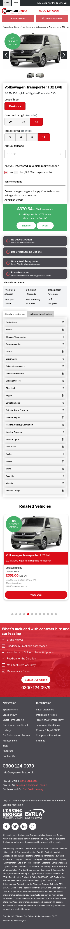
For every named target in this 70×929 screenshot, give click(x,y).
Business (15, 106)
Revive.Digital (19, 920)
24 (11, 121)
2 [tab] (16, 614)
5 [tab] (28, 614)
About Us (8, 750)
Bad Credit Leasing (33, 789)
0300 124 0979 (49, 10)
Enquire (26, 225)
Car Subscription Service (16, 735)
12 (43, 137)
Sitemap (40, 740)
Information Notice (46, 714)
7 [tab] (36, 614)
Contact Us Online (36, 679)
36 (23, 121)
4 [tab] (24, 614)
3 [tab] (20, 614)
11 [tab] (52, 614)
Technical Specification (40, 314)
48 (36, 121)
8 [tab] (40, 614)
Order (45, 225)
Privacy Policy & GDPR (48, 730)
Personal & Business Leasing (31, 785)
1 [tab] (12, 614)
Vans (15, 2)
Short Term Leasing (13, 719)
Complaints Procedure (48, 735)
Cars (6, 2)
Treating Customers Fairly (50, 719)
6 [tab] (32, 614)
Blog (5, 745)
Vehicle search (53, 18)
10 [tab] (48, 614)
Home (17, 27)
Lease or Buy (10, 714)
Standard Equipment (14, 314)
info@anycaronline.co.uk (18, 772)
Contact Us (9, 756)
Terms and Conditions (48, 725)
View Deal (35, 594)
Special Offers (10, 709)
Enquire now (18, 18)
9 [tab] (44, 614)
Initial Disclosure (45, 709)
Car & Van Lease (29, 780)
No (11, 172)
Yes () (36, 172)
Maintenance (10, 740)
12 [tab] (56, 614)
